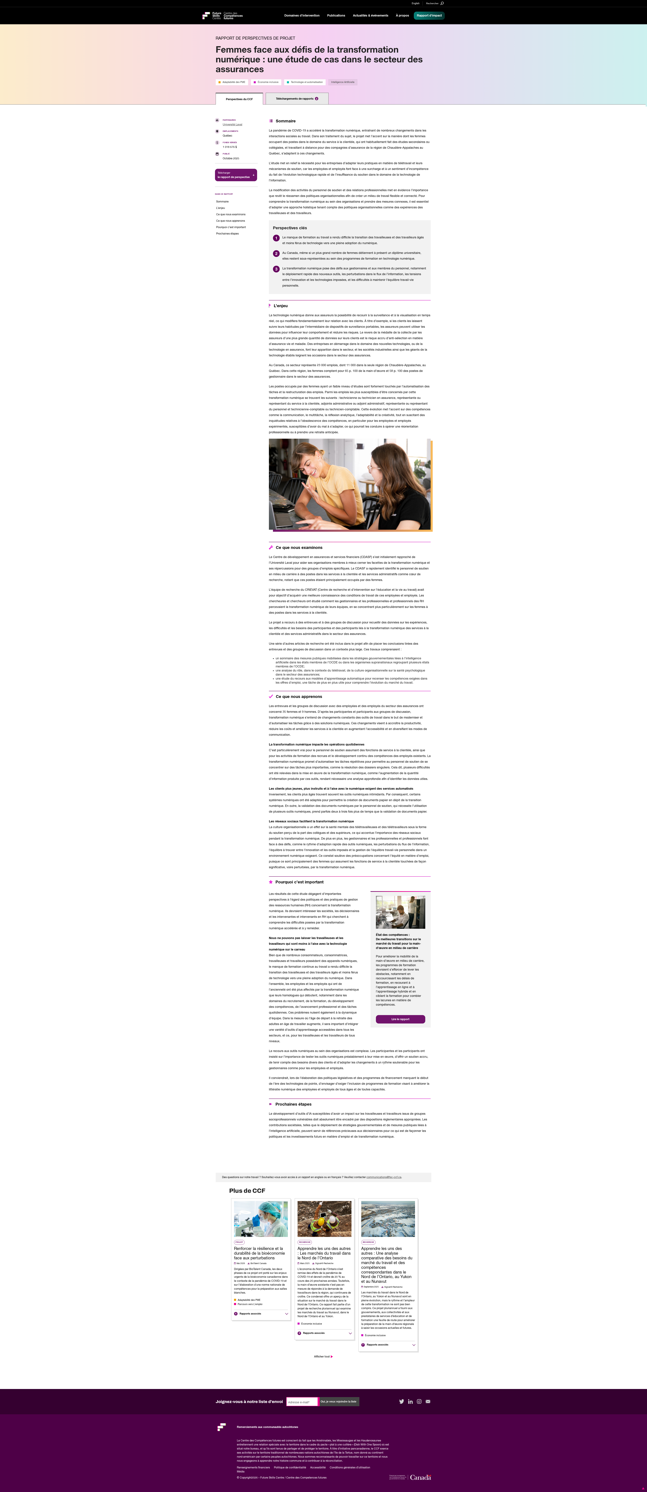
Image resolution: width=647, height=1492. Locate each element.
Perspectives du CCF (239, 99)
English (416, 3)
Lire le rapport (400, 1019)
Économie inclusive (268, 82)
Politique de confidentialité (290, 1467)
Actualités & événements (370, 15)
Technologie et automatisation (307, 82)
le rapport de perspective (234, 175)
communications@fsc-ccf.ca (383, 1177)
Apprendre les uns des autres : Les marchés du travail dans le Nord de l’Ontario (324, 1253)
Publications (336, 15)
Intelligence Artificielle (343, 82)
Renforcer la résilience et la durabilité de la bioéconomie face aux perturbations (259, 1253)
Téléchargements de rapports (296, 98)
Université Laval (232, 124)
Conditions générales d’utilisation (350, 1467)
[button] (642, 1488)
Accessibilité (318, 1467)
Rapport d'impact (429, 15)
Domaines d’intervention (302, 15)
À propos (402, 15)
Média (240, 1471)
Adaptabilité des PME (234, 82)
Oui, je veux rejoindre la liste (338, 1401)
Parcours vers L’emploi (250, 1304)
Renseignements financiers (253, 1467)
